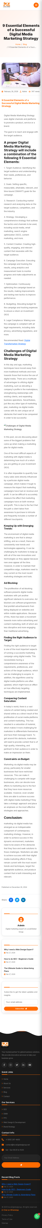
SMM (5, 1114)
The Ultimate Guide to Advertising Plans (18, 1195)
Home (17, 44)
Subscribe (19, 1009)
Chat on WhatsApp (11, 1210)
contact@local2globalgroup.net (18, 1145)
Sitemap (5, 1223)
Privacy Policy (7, 1215)
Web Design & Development (14, 1122)
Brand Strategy (9, 1127)
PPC (5, 1118)
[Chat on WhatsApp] (37, 1216)
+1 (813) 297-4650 (13, 1140)
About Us (7, 1083)
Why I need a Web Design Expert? (16, 1184)
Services (6, 1088)
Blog (25, 44)
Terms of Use (7, 1219)
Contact (6, 1096)
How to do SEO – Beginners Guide (16, 1189)
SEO (5, 1109)
